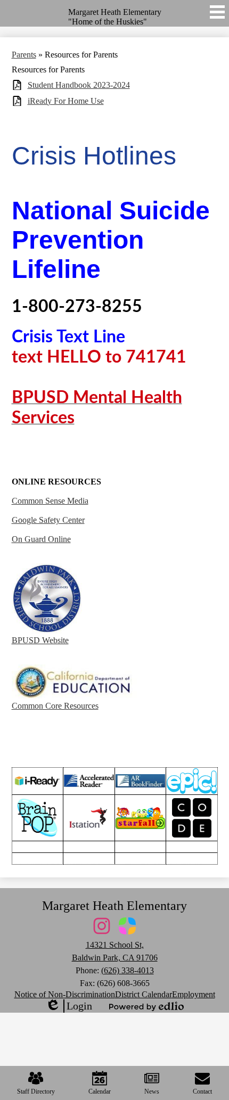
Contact (202, 1091)
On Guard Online (41, 539)
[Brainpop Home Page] (38, 817)
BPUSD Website (40, 640)
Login (68, 1006)
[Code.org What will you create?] (192, 818)
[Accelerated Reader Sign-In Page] (89, 781)
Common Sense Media (50, 500)
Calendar (99, 1091)
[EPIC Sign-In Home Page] (192, 780)
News (151, 1091)
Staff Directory (36, 1091)
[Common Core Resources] (74, 696)
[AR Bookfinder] (141, 780)
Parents (24, 54)
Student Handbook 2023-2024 (79, 84)
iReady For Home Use (66, 100)
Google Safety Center (48, 519)
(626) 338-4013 (127, 970)
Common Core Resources (55, 705)
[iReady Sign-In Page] (38, 781)
